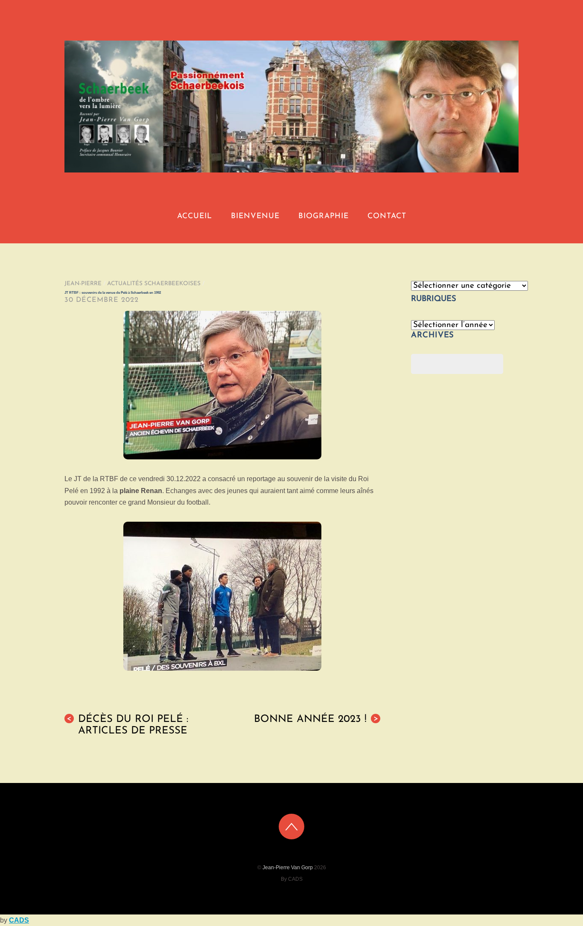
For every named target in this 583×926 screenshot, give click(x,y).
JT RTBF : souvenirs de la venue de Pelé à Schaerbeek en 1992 (112, 293)
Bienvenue (255, 216)
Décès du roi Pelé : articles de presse (127, 725)
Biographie (323, 216)
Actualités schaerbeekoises (154, 283)
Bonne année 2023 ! (316, 719)
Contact (386, 216)
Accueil (194, 216)
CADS (19, 920)
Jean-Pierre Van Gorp (287, 867)
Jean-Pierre (83, 283)
